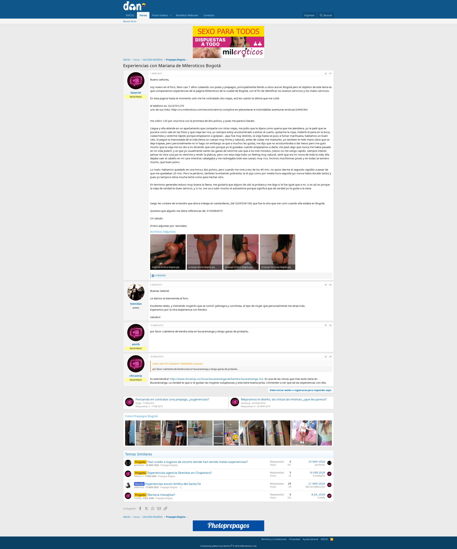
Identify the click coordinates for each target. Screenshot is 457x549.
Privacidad (294, 539)
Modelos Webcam (187, 15)
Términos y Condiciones (273, 539)
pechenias (139, 465)
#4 (330, 356)
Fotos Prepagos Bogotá (141, 416)
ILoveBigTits (319, 475)
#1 (330, 73)
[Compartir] (325, 74)
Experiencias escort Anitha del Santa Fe (173, 484)
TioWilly (138, 498)
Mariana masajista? (161, 495)
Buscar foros (129, 21)
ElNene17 (139, 476)
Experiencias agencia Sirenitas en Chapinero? (179, 473)
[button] (170, 15)
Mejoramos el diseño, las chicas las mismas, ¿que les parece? (284, 399)
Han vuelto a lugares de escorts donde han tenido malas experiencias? (197, 462)
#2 (330, 284)
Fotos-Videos (160, 15)
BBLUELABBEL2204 (315, 486)
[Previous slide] (130, 433)
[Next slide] (327, 433)
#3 (330, 325)
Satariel (135, 92)
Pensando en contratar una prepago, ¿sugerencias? (172, 399)
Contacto (209, 15)
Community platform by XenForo (228, 546)
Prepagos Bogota (169, 465)
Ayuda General (310, 539)
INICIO (130, 15)
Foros (143, 15)
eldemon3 (139, 487)
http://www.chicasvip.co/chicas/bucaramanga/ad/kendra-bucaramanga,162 (216, 379)
